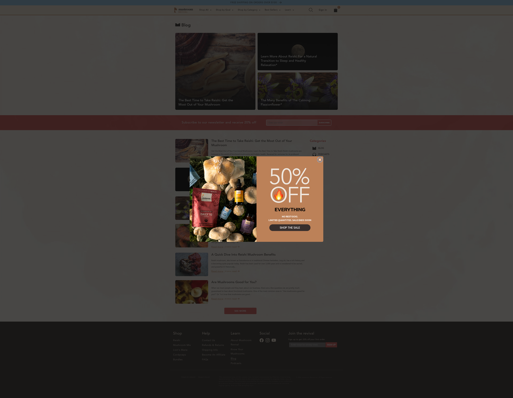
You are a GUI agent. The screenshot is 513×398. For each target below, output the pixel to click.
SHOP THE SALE (290, 227)
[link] (290, 185)
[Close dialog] (320, 159)
